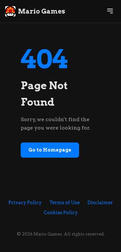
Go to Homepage (49, 150)
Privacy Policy (25, 202)
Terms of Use (64, 202)
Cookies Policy (61, 212)
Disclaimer (100, 202)
